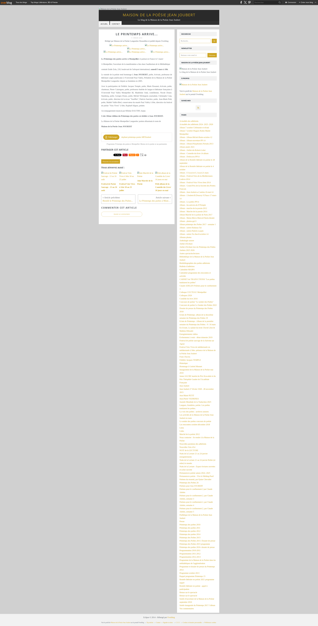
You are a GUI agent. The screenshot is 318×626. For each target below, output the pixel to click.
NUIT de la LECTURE (188, 450)
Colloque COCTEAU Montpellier (192, 292)
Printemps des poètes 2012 (189, 531)
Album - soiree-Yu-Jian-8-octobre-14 (193, 234)
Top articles (150, 622)
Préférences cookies (210, 622)
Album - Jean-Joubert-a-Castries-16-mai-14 (196, 192)
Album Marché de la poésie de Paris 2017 (195, 215)
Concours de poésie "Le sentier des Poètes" (196, 302)
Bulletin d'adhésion (187, 266)
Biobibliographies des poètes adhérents (194, 263)
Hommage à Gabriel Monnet (190, 366)
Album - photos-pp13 (187, 221)
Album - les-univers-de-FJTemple (192, 205)
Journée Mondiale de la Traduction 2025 (195, 402)
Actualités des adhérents (188, 121)
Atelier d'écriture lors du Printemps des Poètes (197, 247)
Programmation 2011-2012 (189, 554)
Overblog (171, 617)
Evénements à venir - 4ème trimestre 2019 (195, 337)
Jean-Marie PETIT (186, 395)
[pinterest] (249, 2)
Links (181, 431)
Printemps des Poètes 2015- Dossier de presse (197, 541)
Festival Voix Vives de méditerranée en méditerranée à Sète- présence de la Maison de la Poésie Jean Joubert (197, 350)
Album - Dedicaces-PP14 (189, 157)
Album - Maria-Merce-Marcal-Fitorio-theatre (197, 218)
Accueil (104, 24)
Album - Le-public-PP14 (189, 202)
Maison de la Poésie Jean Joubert (159, 14)
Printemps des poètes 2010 (189, 525)
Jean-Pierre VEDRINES (189, 399)
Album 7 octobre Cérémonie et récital (194, 128)
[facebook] (241, 2)
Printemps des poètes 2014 (189, 534)
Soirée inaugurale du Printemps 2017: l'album (197, 605)
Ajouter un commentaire (122, 214)
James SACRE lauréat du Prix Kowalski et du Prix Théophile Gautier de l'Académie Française (197, 379)
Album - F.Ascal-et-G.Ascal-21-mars (194, 173)
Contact (116, 24)
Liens (181, 428)
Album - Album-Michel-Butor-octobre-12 (195, 137)
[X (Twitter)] (245, 2)
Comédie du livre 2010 (188, 299)
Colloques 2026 (185, 295)
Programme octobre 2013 (189, 573)
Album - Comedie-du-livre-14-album (193, 153)
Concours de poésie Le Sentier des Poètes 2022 (198, 305)
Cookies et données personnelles (192, 622)
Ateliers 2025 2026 (187, 250)
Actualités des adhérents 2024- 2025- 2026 (196, 124)
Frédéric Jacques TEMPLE (190, 360)
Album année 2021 (187, 147)
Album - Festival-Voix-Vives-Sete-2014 (195, 182)
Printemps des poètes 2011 (189, 528)
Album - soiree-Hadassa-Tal (190, 228)
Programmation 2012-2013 (190, 557)
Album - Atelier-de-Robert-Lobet (192, 150)
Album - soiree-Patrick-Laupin (191, 231)
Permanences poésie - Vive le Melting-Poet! (196, 476)
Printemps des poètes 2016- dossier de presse (197, 547)
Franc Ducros (184, 357)
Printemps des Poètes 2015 (189, 537)
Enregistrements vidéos (188, 334)
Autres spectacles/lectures (189, 253)
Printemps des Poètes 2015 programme (194, 544)
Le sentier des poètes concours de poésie (195, 421)
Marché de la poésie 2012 (189, 434)
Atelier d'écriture (186, 244)
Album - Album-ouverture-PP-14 (192, 140)
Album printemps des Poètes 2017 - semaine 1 (197, 224)
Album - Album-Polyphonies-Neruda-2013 (196, 144)
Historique (183, 363)
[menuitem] (104, 24)
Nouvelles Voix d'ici (187, 447)
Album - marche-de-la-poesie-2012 (193, 208)
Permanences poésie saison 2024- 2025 (194, 473)
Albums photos (185, 237)
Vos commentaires (186, 609)
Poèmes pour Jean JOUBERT (191, 486)
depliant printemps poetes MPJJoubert (136, 137)
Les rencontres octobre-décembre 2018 (194, 424)
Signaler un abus (168, 622)
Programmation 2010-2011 (189, 550)
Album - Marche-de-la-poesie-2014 (193, 211)
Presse (181, 521)
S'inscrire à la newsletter (111, 162)
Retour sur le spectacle (188, 592)
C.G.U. (178, 622)
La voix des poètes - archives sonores (194, 412)
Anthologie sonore (186, 240)
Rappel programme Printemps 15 (192, 576)
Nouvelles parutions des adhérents (192, 444)
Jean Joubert (184, 386)
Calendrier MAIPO (187, 270)
